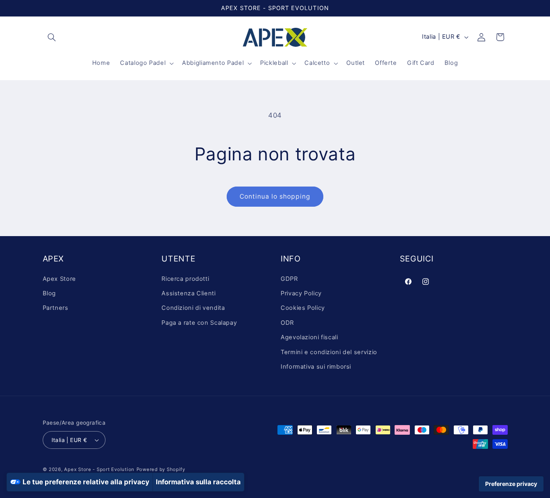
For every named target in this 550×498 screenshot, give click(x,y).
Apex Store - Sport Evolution (99, 469)
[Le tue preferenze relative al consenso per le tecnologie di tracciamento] (511, 484)
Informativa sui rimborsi (316, 366)
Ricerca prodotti (185, 278)
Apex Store (59, 278)
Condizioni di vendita (193, 308)
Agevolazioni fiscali (309, 337)
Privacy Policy (301, 293)
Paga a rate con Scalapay (199, 322)
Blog (49, 293)
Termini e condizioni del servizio (329, 352)
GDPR (289, 278)
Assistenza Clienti (188, 293)
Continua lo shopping (275, 196)
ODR (287, 322)
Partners (55, 308)
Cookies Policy (303, 308)
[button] (52, 37)
